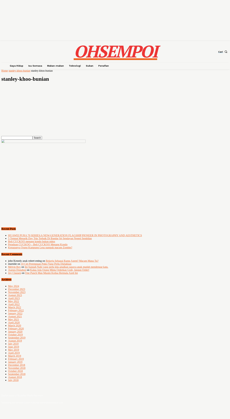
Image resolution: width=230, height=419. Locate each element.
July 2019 (13, 343)
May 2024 (13, 286)
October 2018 (15, 371)
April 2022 (14, 304)
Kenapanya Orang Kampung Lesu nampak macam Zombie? (40, 247)
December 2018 (16, 365)
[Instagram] (211, 397)
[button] (223, 51)
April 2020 (14, 322)
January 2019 (15, 362)
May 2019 (13, 349)
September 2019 (16, 337)
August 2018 (15, 377)
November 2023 (16, 292)
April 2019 (14, 352)
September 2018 (16, 374)
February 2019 (16, 358)
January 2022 (15, 313)
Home (4, 70)
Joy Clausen (14, 273)
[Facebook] (202, 397)
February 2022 (16, 310)
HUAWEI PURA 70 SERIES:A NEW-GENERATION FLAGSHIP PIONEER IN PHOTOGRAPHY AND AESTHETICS (75, 235)
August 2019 (15, 340)
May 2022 (13, 301)
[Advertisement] (102, 112)
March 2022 (14, 307)
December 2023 (16, 289)
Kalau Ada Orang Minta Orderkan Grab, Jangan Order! (59, 269)
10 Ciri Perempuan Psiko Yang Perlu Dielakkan (46, 263)
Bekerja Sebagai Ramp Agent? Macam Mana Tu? (72, 260)
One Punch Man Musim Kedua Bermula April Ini (51, 273)
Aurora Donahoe (17, 269)
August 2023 (15, 295)
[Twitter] (220, 397)
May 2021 (13, 319)
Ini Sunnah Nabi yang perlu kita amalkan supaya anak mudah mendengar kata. (66, 266)
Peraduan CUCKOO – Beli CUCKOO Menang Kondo (38, 244)
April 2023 (14, 298)
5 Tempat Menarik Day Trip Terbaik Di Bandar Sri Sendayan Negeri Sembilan (50, 238)
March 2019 (14, 355)
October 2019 (15, 334)
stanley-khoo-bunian (19, 70)
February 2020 (16, 328)
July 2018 (13, 380)
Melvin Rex (14, 266)
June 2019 (13, 346)
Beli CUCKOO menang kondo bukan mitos (31, 241)
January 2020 (15, 331)
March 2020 (14, 325)
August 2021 (15, 316)
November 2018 (16, 368)
